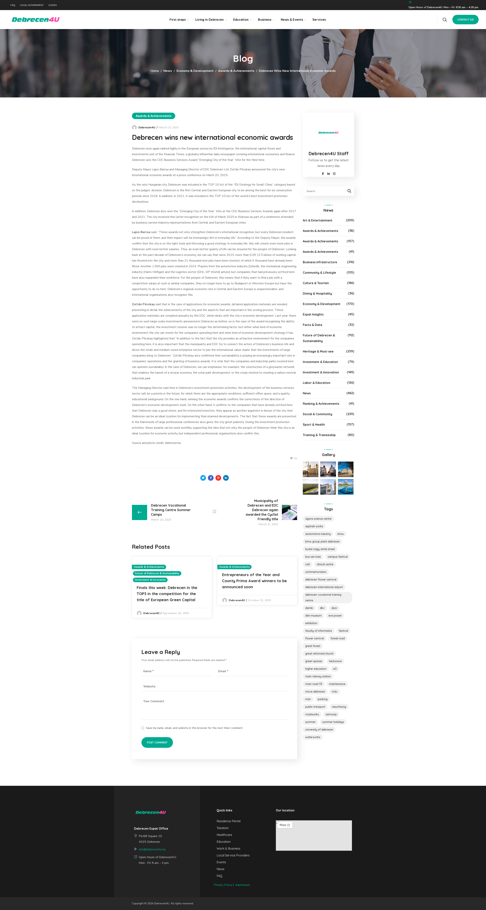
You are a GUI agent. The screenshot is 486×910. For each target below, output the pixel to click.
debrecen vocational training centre (323, 597)
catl (307, 564)
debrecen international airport (324, 587)
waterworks (312, 737)
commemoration (315, 572)
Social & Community (317, 414)
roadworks (312, 714)
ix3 (335, 668)
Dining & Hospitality (317, 293)
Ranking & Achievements (321, 404)
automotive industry (318, 534)
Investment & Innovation (150, 580)
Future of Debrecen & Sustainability (157, 573)
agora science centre (318, 518)
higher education (315, 668)
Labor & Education (316, 383)
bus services (313, 556)
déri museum (313, 615)
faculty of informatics (318, 630)
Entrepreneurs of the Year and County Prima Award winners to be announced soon (254, 580)
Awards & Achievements (236, 71)
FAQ (12, 5)
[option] (172, 587)
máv (308, 699)
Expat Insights (313, 314)
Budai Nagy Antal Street (320, 549)
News (167, 71)
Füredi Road (338, 638)
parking (322, 699)
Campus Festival (338, 556)
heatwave (335, 661)
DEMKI (309, 608)
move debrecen (315, 691)
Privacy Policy (223, 885)
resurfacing (339, 706)
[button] (445, 19)
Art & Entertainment (317, 220)
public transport (315, 706)
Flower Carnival (314, 638)
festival (343, 630)
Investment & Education (320, 362)
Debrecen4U (146, 127)
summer (310, 722)
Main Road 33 (313, 684)
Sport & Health (314, 424)
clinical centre (325, 564)
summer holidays (333, 722)
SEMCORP (331, 714)
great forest (312, 646)
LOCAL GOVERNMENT (32, 5)
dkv (322, 608)
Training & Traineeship (319, 435)
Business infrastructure (320, 262)
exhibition (311, 623)
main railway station (318, 676)
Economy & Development (195, 71)
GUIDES (52, 5)
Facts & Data (312, 325)
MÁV (335, 691)
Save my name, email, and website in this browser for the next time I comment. (194, 728)
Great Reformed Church (319, 653)
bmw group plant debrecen (322, 541)
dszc (334, 608)
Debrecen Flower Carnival (320, 579)
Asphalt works (314, 526)
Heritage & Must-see (318, 351)
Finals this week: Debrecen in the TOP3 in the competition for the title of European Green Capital (167, 593)
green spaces (313, 661)
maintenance (337, 684)
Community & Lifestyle (319, 272)
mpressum (243, 885)
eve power (335, 615)
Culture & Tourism (316, 283)
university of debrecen (319, 729)
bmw (341, 534)
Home (155, 71)
